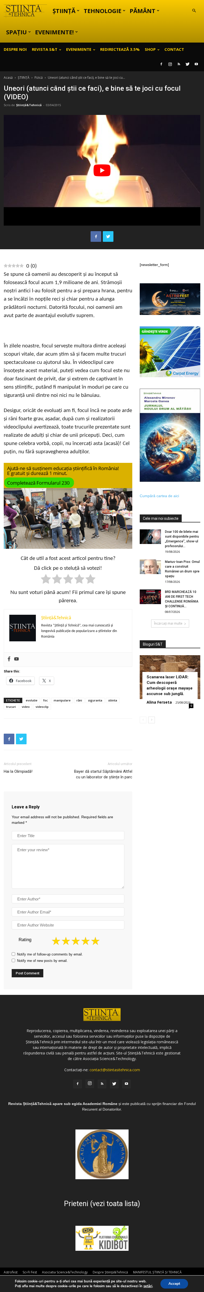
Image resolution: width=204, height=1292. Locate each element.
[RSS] (179, 64)
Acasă (8, 77)
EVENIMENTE (78, 49)
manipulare (62, 700)
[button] (194, 10)
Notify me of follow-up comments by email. (50, 954)
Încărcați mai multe (168, 623)
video (26, 707)
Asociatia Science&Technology (65, 1272)
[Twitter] (188, 64)
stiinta (112, 700)
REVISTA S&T (44, 49)
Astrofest (11, 1272)
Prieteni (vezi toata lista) (102, 1203)
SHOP (150, 49)
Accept (174, 1283)
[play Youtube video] (102, 170)
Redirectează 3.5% (120, 49)
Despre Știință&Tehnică (110, 1272)
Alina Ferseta (159, 702)
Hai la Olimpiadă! (18, 771)
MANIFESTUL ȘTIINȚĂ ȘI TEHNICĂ (157, 1272)
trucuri (11, 707)
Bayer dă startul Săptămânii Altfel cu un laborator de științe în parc (103, 774)
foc (45, 700)
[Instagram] (170, 64)
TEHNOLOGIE (102, 11)
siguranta (95, 700)
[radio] (46, 580)
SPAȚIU (16, 32)
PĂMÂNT (142, 11)
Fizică (39, 77)
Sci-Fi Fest (30, 1272)
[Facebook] (161, 64)
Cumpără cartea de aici (159, 496)
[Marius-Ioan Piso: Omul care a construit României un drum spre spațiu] (150, 566)
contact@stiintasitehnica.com (115, 1069)
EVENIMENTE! (54, 32)
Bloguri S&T (153, 644)
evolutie (31, 700)
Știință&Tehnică (29, 105)
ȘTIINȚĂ (64, 11)
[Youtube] (196, 64)
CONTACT (174, 49)
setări (147, 1286)
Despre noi (15, 49)
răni (79, 700)
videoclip (42, 707)
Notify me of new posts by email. (42, 961)
